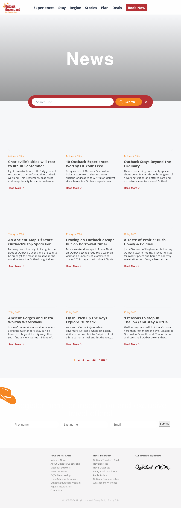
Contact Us (56, 490)
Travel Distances (101, 467)
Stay (62, 7)
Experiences (44, 7)
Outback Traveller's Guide (106, 460)
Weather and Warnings (105, 482)
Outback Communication (106, 479)
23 (94, 360)
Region (75, 7)
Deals (117, 7)
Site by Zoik (113, 500)
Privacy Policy (100, 500)
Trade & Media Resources (64, 479)
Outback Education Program (66, 482)
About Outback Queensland (65, 463)
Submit (164, 423)
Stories (91, 7)
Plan (105, 7)
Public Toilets (100, 475)
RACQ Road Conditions (105, 471)
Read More (14, 188)
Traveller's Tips (101, 463)
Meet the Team (59, 471)
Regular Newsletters (61, 486)
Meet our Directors (61, 467)
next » (103, 360)
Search (130, 102)
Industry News (58, 460)
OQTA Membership (61, 475)
